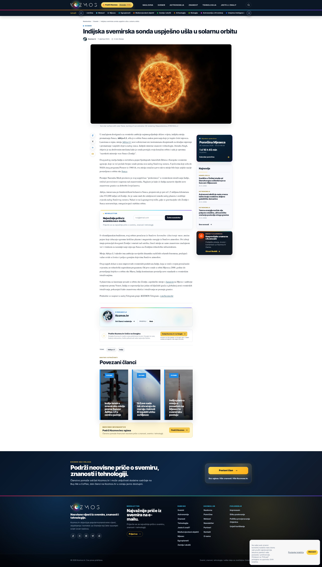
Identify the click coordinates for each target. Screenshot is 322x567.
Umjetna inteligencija (234, 13)
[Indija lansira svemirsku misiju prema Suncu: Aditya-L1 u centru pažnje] (114, 395)
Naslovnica (87, 21)
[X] (79, 536)
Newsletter (209, 523)
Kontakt (207, 532)
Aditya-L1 (126, 142)
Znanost (193, 5)
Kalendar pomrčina (214, 157)
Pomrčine (87, 13)
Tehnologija (209, 5)
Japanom (170, 281)
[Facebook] (73, 536)
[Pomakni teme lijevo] (81, 13)
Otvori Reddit (211, 251)
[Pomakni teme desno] (249, 13)
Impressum (235, 510)
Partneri (207, 527)
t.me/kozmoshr (166, 295)
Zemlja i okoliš (163, 13)
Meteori (99, 13)
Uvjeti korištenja (237, 526)
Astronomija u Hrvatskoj (211, 13)
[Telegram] (92, 536)
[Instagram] (86, 536)
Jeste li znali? (228, 5)
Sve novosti (204, 225)
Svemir (161, 5)
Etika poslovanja (237, 514)
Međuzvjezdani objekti (142, 13)
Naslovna (148, 5)
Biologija (192, 13)
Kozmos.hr (122, 315)
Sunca (124, 171)
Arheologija (178, 13)
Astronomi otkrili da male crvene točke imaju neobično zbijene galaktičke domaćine (213, 196)
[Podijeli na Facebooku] (92, 135)
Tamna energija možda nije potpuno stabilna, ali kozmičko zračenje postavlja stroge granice (214, 212)
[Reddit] (99, 536)
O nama (207, 536)
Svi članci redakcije (123, 321)
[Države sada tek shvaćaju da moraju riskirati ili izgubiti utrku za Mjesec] (146, 395)
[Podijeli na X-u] (92, 141)
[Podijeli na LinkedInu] (92, 147)
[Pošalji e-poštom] (92, 154)
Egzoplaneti (123, 13)
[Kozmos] (83, 5)
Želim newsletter (174, 218)
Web (151, 321)
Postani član (226, 470)
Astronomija (177, 5)
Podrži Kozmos (177, 430)
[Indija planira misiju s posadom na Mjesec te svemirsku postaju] (179, 395)
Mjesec (110, 13)
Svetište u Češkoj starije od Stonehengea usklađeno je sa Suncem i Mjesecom (212, 180)
